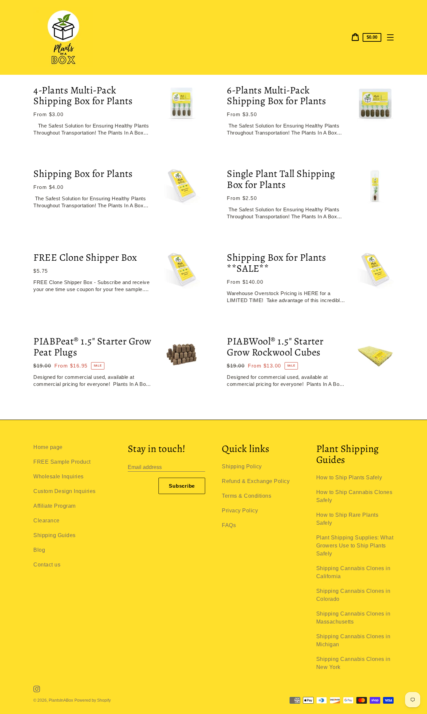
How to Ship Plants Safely (349, 477)
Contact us (46, 564)
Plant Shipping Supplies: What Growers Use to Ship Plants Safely (355, 545)
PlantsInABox (61, 700)
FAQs (229, 525)
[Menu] (390, 37)
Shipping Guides (54, 535)
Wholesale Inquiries (58, 476)
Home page (48, 447)
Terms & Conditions (246, 496)
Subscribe (182, 486)
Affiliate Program (54, 506)
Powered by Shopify (92, 700)
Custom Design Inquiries (64, 491)
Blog (39, 550)
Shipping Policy (242, 466)
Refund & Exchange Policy (256, 481)
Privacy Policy (240, 510)
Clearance (46, 520)
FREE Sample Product (62, 462)
